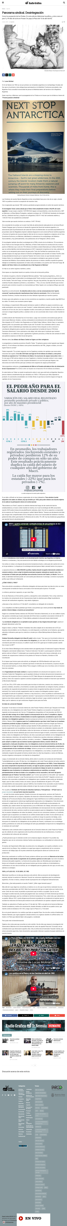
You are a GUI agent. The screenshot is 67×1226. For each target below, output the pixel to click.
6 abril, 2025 (5, 22)
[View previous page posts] (32, 1065)
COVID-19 (38, 1126)
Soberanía (29, 1129)
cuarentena (43, 1134)
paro (17, 1010)
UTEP (37, 1211)
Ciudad (20, 1096)
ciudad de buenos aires (41, 1114)
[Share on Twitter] (6, 75)
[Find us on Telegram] (14, 1095)
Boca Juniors (39, 1104)
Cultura (20, 1101)
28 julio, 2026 (57, 1058)
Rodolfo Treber (24, 1010)
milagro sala (39, 1187)
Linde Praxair (52, 1007)
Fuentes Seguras (40, 1164)
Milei (46, 1187)
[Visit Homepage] (33, 2)
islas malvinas (39, 1178)
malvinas (60, 1007)
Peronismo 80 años (29, 1108)
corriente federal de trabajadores (41, 1122)
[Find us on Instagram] (11, 1095)
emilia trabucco (40, 1146)
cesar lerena (17, 1007)
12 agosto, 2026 (36, 1047)
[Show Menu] (3, 2)
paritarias (38, 1196)
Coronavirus (39, 1118)
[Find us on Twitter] (5, 1095)
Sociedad (28, 1131)
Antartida (8, 1007)
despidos (38, 1137)
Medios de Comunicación (30, 1096)
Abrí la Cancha (40, 1089)
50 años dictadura (21, 1090)
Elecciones (21, 1114)
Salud (27, 1120)
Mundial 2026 (28, 1099)
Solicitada (29, 1134)
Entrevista (21, 1127)
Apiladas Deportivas (41, 1095)
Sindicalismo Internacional (29, 1126)
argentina (38, 1098)
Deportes (21, 1103)
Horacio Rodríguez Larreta (41, 1171)
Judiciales (29, 1089)
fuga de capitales (42, 1007)
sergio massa (39, 1205)
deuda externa (39, 1140)
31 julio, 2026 (14, 1059)
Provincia (28, 1115)
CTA (37, 1134)
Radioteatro (29, 1117)
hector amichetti (40, 1167)
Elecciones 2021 (21, 1117)
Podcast (28, 1111)
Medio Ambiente (29, 1092)
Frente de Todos (40, 1161)
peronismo (39, 1199)
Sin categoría (29, 1122)
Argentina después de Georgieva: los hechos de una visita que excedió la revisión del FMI (15, 1054)
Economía (21, 1111)
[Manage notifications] (3, 1222)
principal (38, 1202)
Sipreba (38, 1208)
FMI (34, 1007)
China (41, 1110)
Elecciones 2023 (21, 1120)
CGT (37, 1110)
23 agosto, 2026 (14, 1042)
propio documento (7, 792)
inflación (38, 1175)
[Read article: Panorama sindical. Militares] (5, 1040)
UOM (43, 1208)
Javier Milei (39, 1181)
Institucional (21, 1136)
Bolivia (37, 1107)
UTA (31, 1010)
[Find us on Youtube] (8, 1095)
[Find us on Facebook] (2, 1095)
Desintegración (27, 1007)
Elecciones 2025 (21, 1124)
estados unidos (40, 1149)
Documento (21, 1109)
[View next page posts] (35, 1065)
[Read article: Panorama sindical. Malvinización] (49, 1040)
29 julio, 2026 (36, 1058)
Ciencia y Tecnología (21, 1093)
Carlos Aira (44, 1107)
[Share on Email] (13, 75)
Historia (20, 1134)
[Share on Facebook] (3, 75)
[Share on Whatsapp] (10, 75)
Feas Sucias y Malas (41, 1155)
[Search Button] (64, 2)
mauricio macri (40, 1184)
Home (3, 8)
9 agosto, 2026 (57, 1042)
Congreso (21, 1099)
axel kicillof (39, 1101)
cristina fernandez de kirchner (41, 1130)
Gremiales (21, 1131)
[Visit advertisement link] (33, 1025)
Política (28, 1113)
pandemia (38, 1190)
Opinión (8, 8)
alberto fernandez (40, 1092)
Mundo (28, 1102)
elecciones (39, 1143)
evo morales (39, 1152)
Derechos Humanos (21, 1106)
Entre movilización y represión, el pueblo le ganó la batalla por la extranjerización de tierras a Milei (37, 1042)
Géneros (20, 1129)
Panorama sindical (8, 1010)
